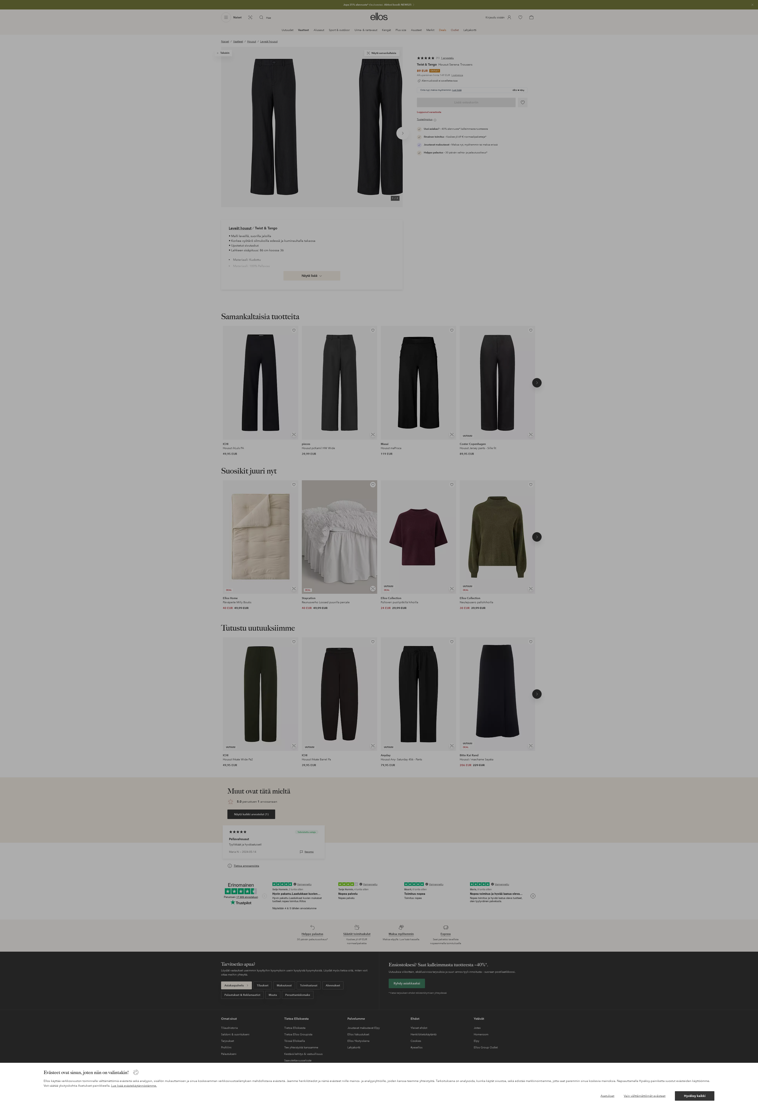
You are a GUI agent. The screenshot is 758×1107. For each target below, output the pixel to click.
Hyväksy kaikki (694, 1096)
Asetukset (607, 1096)
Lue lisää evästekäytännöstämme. (134, 1085)
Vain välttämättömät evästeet (644, 1096)
